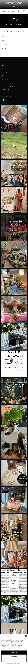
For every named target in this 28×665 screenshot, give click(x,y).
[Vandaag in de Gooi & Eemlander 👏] (14, 582)
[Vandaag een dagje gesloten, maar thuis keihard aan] (14, 527)
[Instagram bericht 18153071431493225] (14, 145)
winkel (3, 40)
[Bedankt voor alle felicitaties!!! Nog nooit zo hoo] (14, 118)
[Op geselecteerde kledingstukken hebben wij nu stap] (14, 173)
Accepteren (14, 652)
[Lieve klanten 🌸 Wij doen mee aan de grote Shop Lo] (14, 473)
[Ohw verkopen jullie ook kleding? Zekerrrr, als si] (14, 254)
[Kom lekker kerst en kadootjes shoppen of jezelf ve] (14, 391)
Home (3, 36)
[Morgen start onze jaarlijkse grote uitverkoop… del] (14, 364)
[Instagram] (6, 100)
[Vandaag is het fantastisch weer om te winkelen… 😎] (14, 418)
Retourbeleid (5, 83)
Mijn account (5, 79)
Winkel (4, 69)
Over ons (4, 44)
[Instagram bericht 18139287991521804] (14, 227)
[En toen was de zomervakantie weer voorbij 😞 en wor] (14, 445)
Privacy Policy (17, 663)
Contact (4, 48)
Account (4, 52)
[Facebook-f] (3, 100)
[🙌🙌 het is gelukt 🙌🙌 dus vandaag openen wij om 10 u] (14, 554)
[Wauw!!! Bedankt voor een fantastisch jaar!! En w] (14, 336)
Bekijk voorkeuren (14, 660)
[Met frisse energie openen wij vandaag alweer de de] (14, 282)
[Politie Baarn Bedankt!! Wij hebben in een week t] (14, 609)
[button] (26, 636)
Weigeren (14, 656)
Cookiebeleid (10, 663)
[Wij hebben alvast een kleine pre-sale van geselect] (14, 200)
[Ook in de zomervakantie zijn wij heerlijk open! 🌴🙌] (14, 500)
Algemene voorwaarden (8, 86)
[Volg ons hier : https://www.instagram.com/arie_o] (14, 309)
